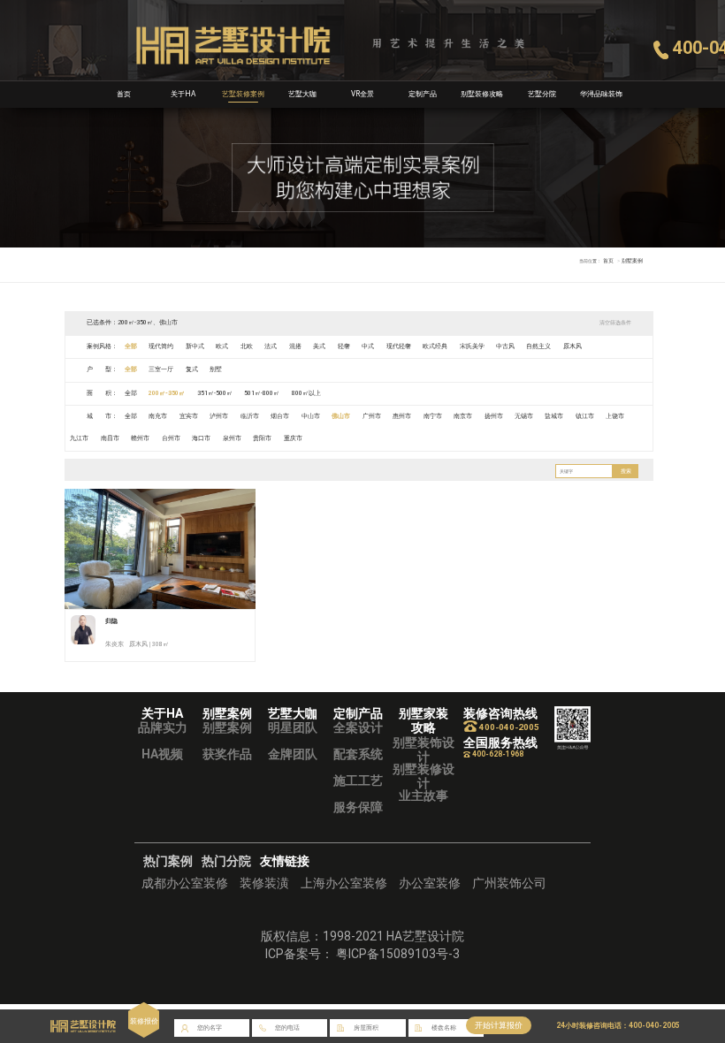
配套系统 (358, 754)
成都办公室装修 (184, 883)
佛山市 (341, 416)
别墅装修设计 (423, 776)
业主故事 (423, 795)
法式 (270, 346)
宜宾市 (188, 416)
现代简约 (161, 346)
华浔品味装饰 (601, 93)
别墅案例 (227, 727)
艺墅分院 (542, 93)
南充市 (158, 416)
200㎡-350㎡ (167, 393)
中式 (368, 346)
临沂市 (249, 416)
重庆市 (293, 438)
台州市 (171, 438)
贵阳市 (262, 438)
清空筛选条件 (615, 322)
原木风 (572, 346)
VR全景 (362, 93)
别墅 (216, 369)
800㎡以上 (306, 393)
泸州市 (219, 416)
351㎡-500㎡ (215, 393)
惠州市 (402, 416)
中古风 (505, 346)
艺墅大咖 (302, 93)
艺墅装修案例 (243, 93)
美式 (319, 346)
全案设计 (358, 727)
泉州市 (232, 438)
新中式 (195, 346)
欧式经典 (435, 346)
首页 (124, 93)
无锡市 (524, 416)
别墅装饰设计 (423, 749)
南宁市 (433, 416)
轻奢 (344, 346)
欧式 (222, 346)
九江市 (79, 438)
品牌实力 (162, 727)
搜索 (626, 471)
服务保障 (358, 807)
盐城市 (554, 416)
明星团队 (292, 727)
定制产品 (422, 93)
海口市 (201, 438)
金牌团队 (292, 754)
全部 (131, 346)
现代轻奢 (398, 346)
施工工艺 (358, 780)
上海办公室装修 (344, 883)
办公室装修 (430, 883)
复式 (192, 369)
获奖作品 (227, 754)
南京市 (463, 416)
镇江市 (585, 416)
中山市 (310, 416)
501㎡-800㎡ (261, 393)
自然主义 (538, 346)
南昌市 (110, 438)
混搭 (295, 346)
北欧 (246, 346)
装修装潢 (264, 883)
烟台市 (280, 416)
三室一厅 (161, 369)
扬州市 (494, 416)
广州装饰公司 (509, 883)
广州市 (371, 416)
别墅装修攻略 (482, 93)
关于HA (183, 93)
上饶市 (615, 416)
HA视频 (162, 754)
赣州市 (140, 438)
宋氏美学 (472, 346)
